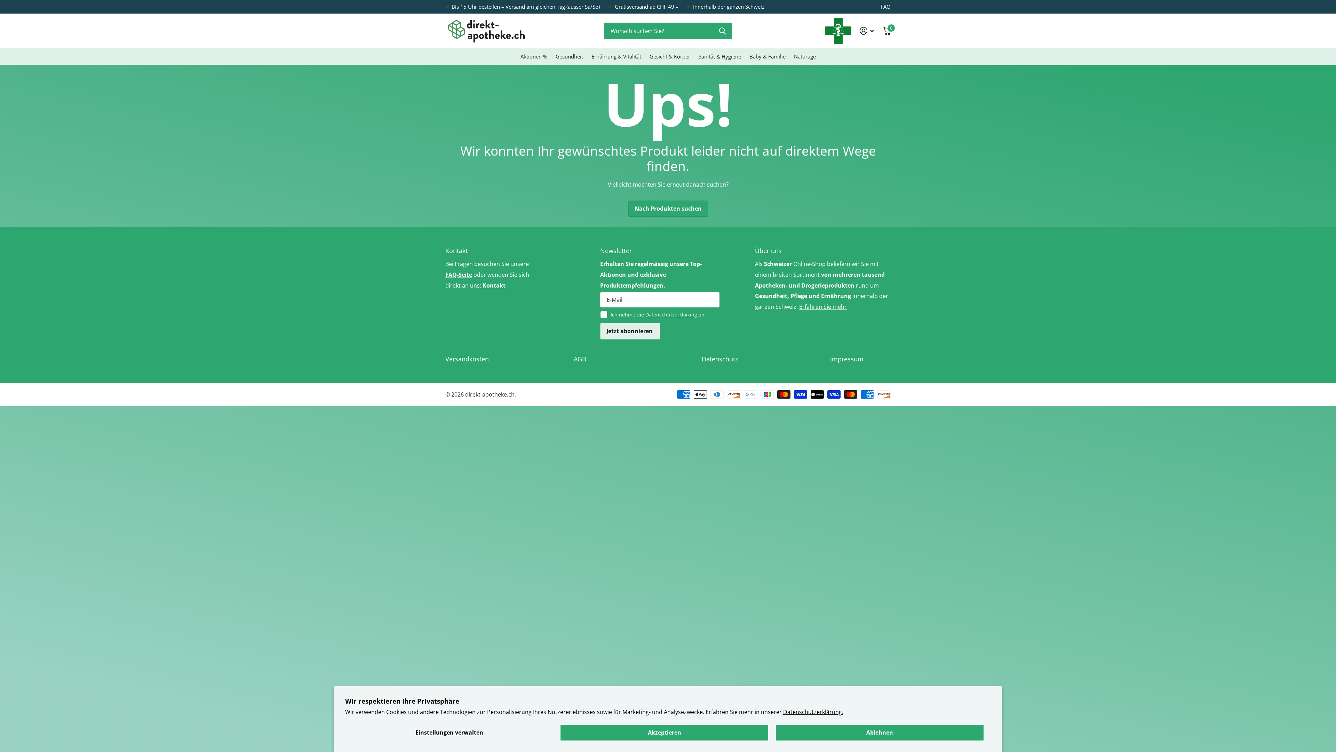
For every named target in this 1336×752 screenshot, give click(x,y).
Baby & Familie (767, 56)
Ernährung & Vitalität (616, 56)
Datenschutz (720, 359)
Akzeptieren (664, 732)
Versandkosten (467, 359)
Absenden (722, 31)
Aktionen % (533, 56)
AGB (580, 359)
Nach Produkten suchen (668, 208)
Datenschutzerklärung (671, 314)
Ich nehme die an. (658, 314)
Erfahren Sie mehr (823, 307)
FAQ (886, 6)
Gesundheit (569, 56)
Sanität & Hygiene (720, 56)
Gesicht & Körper (670, 56)
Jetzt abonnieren (630, 331)
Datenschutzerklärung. (813, 712)
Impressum (847, 359)
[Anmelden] (867, 31)
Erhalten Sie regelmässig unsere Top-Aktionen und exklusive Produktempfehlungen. (651, 274)
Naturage (805, 56)
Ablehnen (879, 732)
